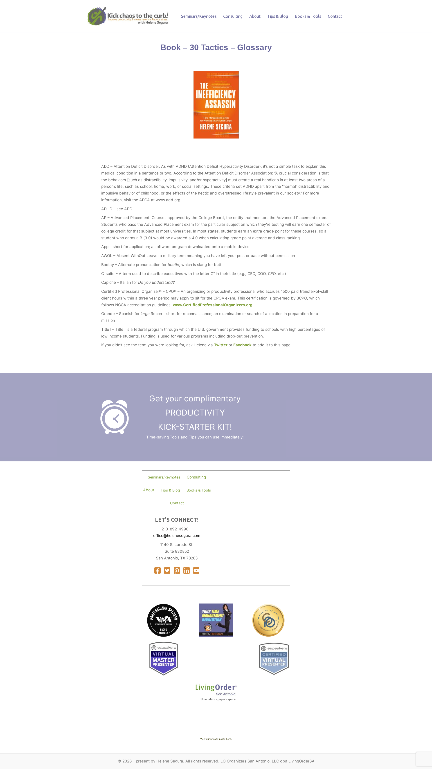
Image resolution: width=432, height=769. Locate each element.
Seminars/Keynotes (198, 16)
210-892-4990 (175, 529)
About (255, 16)
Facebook (242, 345)
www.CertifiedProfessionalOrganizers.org (212, 305)
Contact (335, 16)
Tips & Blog (277, 16)
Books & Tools (308, 16)
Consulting (233, 16)
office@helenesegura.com (176, 535)
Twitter (220, 345)
